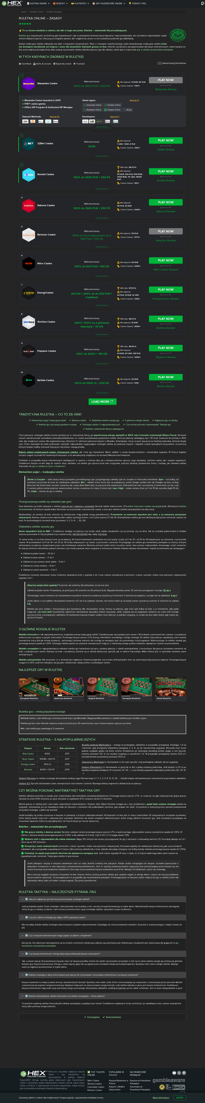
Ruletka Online (114, 105)
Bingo (129, 110)
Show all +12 (54, 117)
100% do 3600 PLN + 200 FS (91, 177)
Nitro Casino (93, 1080)
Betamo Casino (94, 1090)
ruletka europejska (154, 506)
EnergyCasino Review (166, 298)
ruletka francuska (134, 506)
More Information (161, 1097)
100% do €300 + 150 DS (91, 354)
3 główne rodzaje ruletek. (137, 420)
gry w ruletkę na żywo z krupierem (48, 466)
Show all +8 (134, 100)
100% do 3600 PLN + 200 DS (92, 86)
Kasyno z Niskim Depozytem (117, 1088)
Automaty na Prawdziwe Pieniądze (140, 1088)
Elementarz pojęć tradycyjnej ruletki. (49, 420)
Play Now (166, 80)
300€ (92, 146)
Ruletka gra (24, 35)
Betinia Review (166, 386)
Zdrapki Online (113, 110)
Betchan (28, 769)
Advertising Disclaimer (174, 63)
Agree (179, 1097)
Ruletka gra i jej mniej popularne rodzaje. (58, 424)
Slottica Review (165, 328)
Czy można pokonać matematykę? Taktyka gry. (148, 424)
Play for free (34, 687)
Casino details (101, 127)
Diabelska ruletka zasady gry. (106, 420)
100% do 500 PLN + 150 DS (91, 266)
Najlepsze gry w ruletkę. (166, 420)
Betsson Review (166, 240)
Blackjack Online (94, 110)
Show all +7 (114, 117)
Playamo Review (166, 357)
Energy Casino (28, 764)
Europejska (93, 1017)
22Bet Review (165, 149)
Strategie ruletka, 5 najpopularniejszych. (101, 424)
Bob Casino (28, 753)
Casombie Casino (95, 1087)
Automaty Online (94, 105)
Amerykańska (113, 1017)
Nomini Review (166, 180)
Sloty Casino (28, 759)
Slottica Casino (94, 1083)
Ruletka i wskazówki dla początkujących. (105, 429)
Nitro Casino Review (165, 269)
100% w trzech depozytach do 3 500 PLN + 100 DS (91, 237)
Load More (101, 402)
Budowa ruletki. (79, 420)
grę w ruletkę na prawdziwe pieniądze (155, 49)
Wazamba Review (166, 89)
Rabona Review (165, 211)
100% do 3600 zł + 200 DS (92, 383)
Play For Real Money (34, 692)
